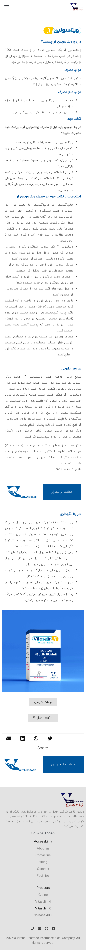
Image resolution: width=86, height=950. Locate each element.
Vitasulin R (43, 908)
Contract (43, 868)
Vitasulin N (43, 901)
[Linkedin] (54, 929)
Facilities (43, 875)
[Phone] (33, 929)
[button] (7, 7)
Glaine (43, 894)
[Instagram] (47, 929)
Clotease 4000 (43, 915)
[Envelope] (40, 929)
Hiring (43, 862)
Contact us (43, 855)
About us (43, 848)
